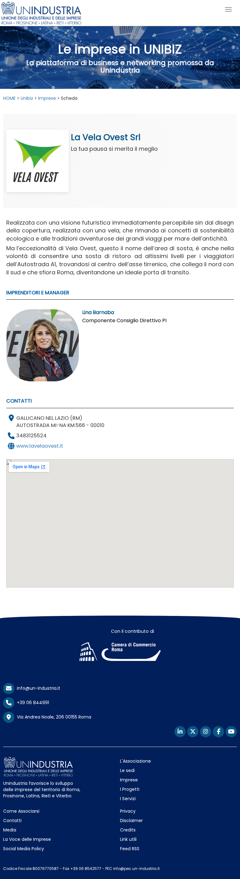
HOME (9, 98)
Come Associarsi (21, 811)
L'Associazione (135, 761)
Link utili (128, 839)
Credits (128, 830)
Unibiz (27, 98)
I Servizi (128, 798)
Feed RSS (129, 849)
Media (9, 830)
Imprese (47, 98)
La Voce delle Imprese (27, 839)
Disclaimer (131, 820)
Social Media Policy (23, 849)
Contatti (12, 820)
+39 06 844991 (31, 702)
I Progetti (129, 789)
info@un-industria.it (37, 688)
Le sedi (127, 770)
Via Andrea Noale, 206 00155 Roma (52, 717)
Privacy (128, 811)
